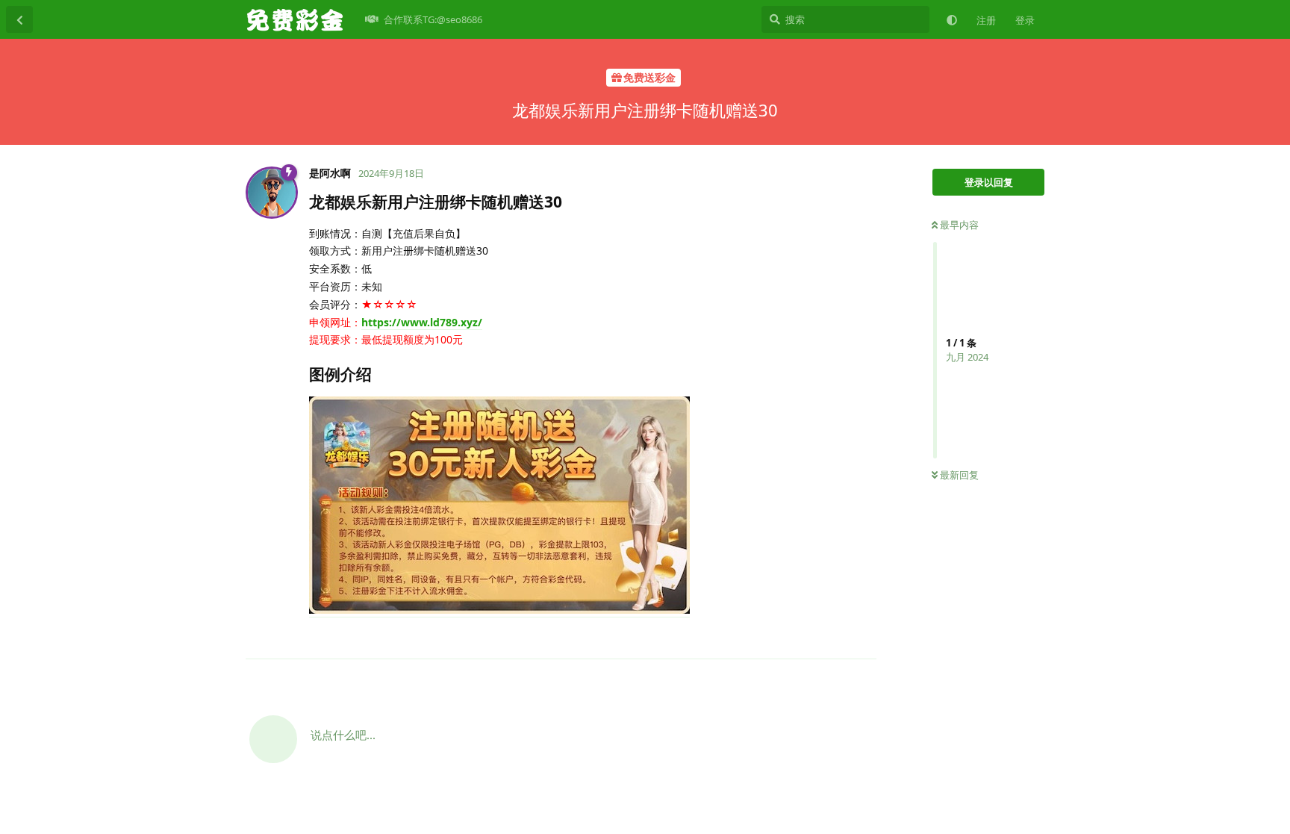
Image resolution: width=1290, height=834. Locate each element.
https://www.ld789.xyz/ (421, 322)
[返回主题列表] (19, 19)
